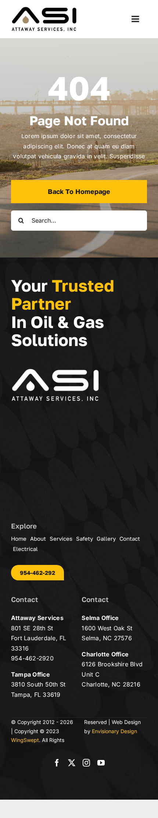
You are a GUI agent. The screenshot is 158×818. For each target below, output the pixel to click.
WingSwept (25, 740)
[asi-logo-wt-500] (55, 371)
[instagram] (86, 763)
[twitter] (71, 763)
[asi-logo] (44, 9)
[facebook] (57, 763)
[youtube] (101, 763)
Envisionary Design (114, 731)
